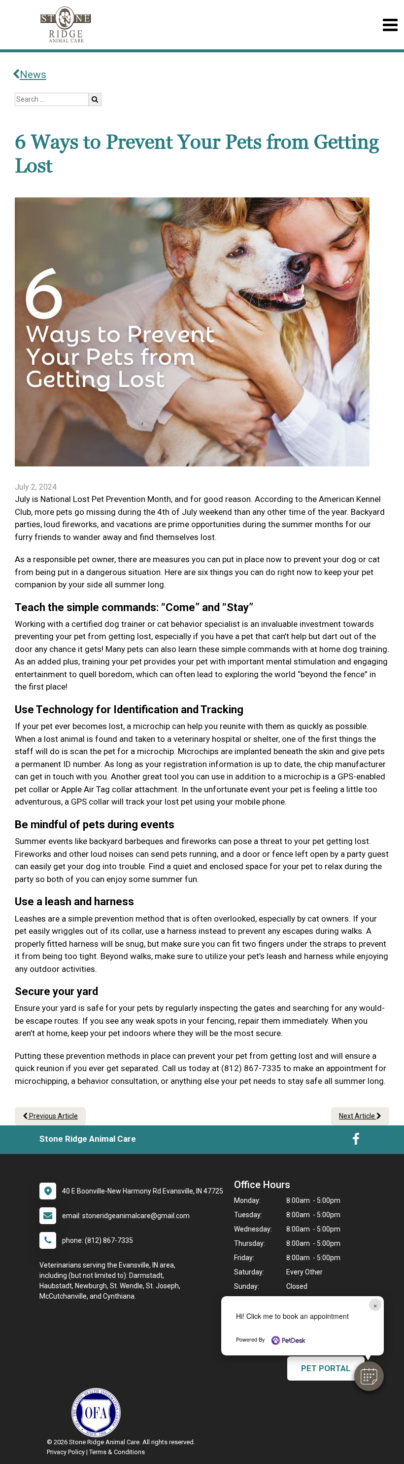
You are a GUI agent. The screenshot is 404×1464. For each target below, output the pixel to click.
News (33, 74)
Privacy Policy (66, 1452)
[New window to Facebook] (356, 1141)
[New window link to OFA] (98, 1412)
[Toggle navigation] (390, 25)
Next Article (357, 1116)
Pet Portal (326, 1368)
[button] (369, 1376)
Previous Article (53, 1116)
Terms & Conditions (117, 1452)
